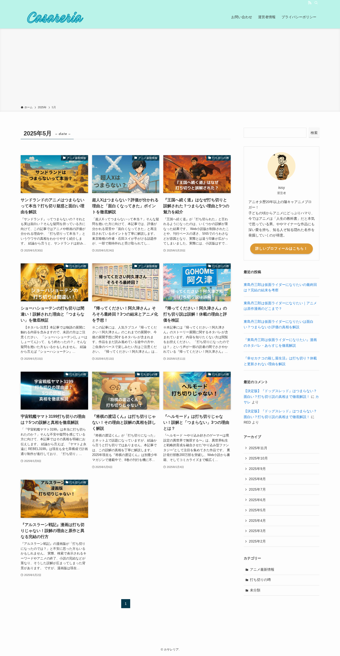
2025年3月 (257, 531)
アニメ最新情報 (262, 569)
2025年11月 (258, 448)
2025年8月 (257, 479)
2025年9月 (257, 469)
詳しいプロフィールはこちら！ (281, 248)
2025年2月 (257, 541)
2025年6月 (257, 500)
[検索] (316, 2)
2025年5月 (257, 510)
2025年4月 (257, 521)
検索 (314, 133)
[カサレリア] (54, 16)
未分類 (255, 590)
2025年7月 (257, 489)
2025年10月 (258, 458)
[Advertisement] (170, 68)
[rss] (309, 2)
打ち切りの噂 (260, 580)
